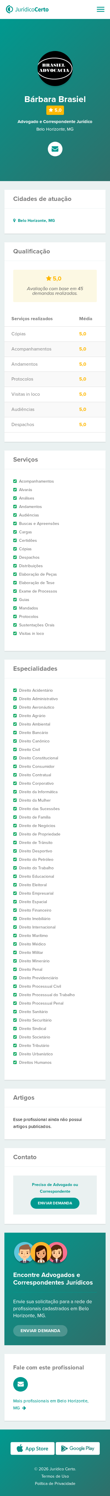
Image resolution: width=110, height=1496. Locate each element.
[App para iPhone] (33, 1454)
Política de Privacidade (55, 1483)
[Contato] (55, 150)
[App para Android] (78, 1454)
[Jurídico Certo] (27, 14)
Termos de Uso (55, 1476)
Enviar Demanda (40, 1330)
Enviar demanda (55, 1203)
